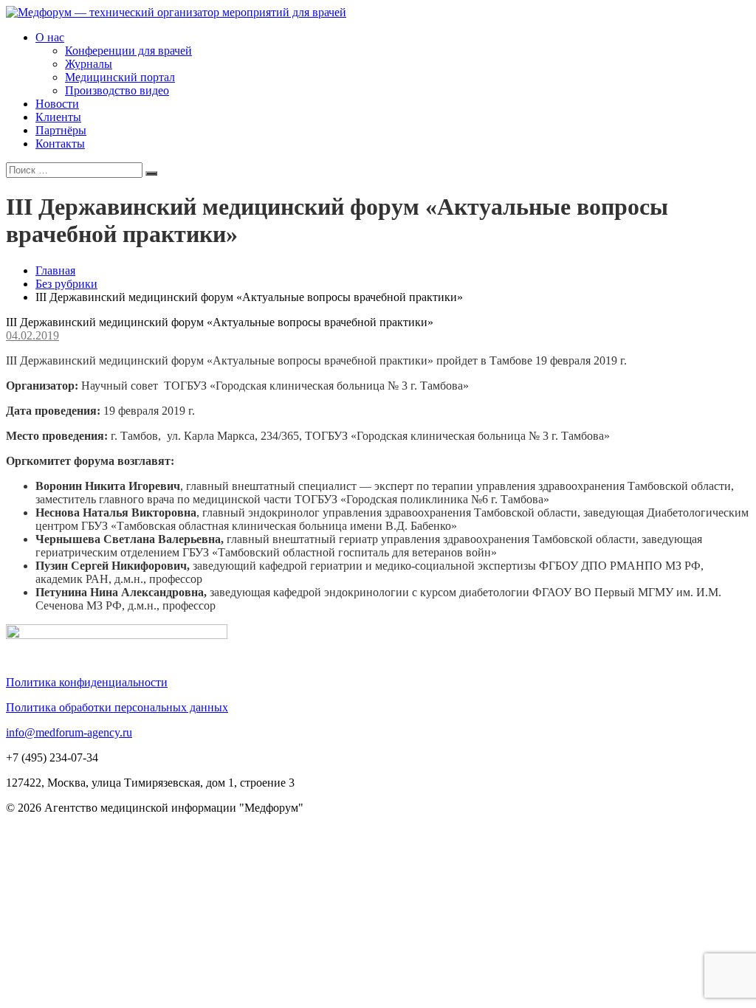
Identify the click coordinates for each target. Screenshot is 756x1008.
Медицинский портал (120, 77)
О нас (49, 37)
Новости (57, 103)
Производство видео (117, 90)
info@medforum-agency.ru (69, 732)
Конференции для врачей (128, 50)
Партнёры (60, 130)
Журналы (88, 64)
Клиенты (58, 117)
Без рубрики (66, 283)
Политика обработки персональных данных (117, 707)
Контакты (60, 143)
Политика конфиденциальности (87, 682)
